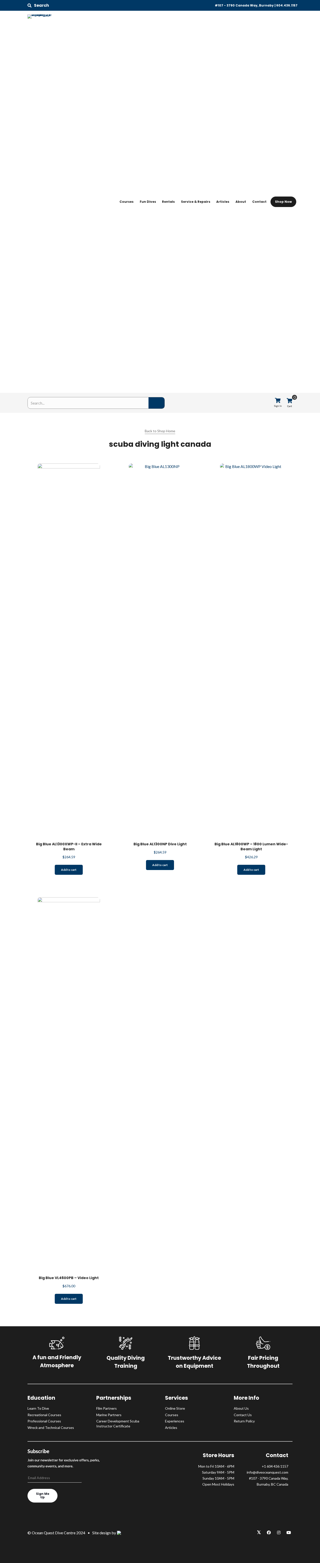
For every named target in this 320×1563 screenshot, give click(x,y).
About (241, 202)
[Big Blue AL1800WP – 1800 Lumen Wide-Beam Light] (251, 650)
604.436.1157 (287, 5)
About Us (241, 1408)
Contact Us (243, 1415)
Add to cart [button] (68, 870)
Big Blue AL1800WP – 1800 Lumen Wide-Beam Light (251, 847)
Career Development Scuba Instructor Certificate (117, 1423)
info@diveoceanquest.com (267, 1472)
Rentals (168, 202)
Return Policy (244, 1421)
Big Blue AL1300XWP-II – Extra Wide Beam (69, 847)
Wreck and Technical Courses (51, 1427)
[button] (38, 5)
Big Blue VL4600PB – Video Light (69, 1277)
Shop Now (283, 202)
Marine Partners (109, 1415)
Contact (259, 202)
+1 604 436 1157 (275, 1466)
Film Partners (106, 1408)
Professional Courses (44, 1421)
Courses (127, 202)
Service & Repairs (195, 202)
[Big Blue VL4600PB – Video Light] (69, 1084)
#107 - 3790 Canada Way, (268, 1478)
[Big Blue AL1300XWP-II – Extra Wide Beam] (69, 650)
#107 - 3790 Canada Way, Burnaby (244, 5)
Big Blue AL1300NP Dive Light (160, 844)
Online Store (175, 1408)
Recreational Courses (44, 1415)
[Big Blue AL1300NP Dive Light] (160, 650)
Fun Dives (148, 202)
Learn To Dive (38, 1408)
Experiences (174, 1421)
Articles (222, 202)
